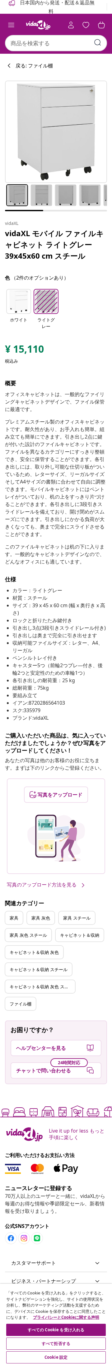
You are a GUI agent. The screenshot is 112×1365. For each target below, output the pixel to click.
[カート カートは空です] (101, 25)
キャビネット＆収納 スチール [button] (39, 969)
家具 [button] (14, 918)
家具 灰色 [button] (40, 918)
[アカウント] (71, 25)
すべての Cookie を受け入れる (56, 1330)
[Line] (37, 1238)
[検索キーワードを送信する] (98, 42)
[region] (56, 1324)
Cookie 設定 (56, 1357)
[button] (18, 309)
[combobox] (56, 43)
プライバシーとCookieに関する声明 (66, 1317)
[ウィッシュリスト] (86, 25)
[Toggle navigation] (11, 24)
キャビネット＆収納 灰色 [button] (34, 952)
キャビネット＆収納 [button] (79, 935)
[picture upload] (56, 838)
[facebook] (11, 1238)
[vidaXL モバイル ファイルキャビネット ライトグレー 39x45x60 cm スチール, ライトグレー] (56, 131)
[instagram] (24, 1238)
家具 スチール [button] (77, 918)
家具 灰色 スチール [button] (28, 935)
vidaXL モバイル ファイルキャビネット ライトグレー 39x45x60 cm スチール (54, 244)
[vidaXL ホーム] (38, 25)
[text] (24, 350)
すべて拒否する (56, 1343)
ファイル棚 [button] (20, 1004)
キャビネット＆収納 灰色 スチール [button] (42, 987)
